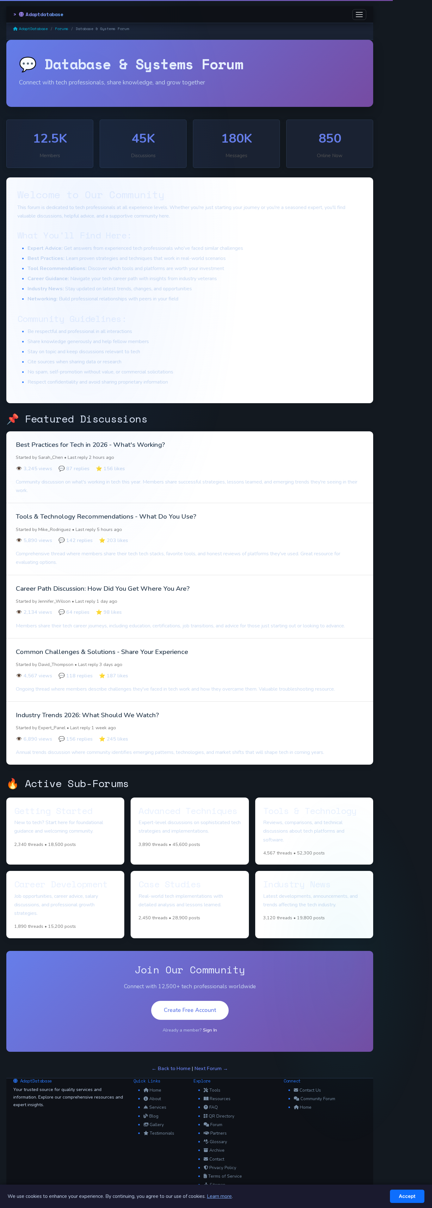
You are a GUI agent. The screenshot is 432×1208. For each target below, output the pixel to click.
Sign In (210, 1030)
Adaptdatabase (44, 14)
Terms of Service (225, 1176)
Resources (220, 1099)
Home (155, 1090)
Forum (216, 1125)
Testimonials (162, 1133)
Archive (217, 1150)
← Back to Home (170, 1068)
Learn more (219, 1196)
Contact (216, 1159)
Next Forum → (211, 1068)
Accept (407, 1196)
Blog (153, 1116)
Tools (214, 1090)
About (155, 1099)
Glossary (218, 1142)
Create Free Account (190, 1010)
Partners (218, 1133)
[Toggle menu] (359, 14)
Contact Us (310, 1090)
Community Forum (317, 1099)
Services (157, 1107)
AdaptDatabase (33, 28)
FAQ (213, 1107)
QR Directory (221, 1116)
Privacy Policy (222, 1168)
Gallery (157, 1125)
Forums (61, 28)
